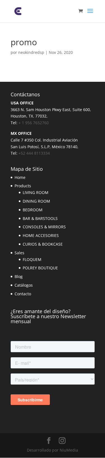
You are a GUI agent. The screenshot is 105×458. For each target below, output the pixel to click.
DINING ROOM (36, 201)
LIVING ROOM (35, 192)
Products (23, 185)
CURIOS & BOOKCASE (43, 244)
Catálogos (24, 285)
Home (20, 177)
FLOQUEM (32, 259)
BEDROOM (33, 209)
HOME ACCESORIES (41, 235)
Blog (19, 276)
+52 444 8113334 (34, 153)
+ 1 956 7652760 (33, 122)
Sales (19, 252)
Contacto (23, 293)
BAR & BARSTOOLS (40, 218)
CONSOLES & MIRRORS (44, 226)
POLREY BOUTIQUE (40, 267)
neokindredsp (31, 52)
